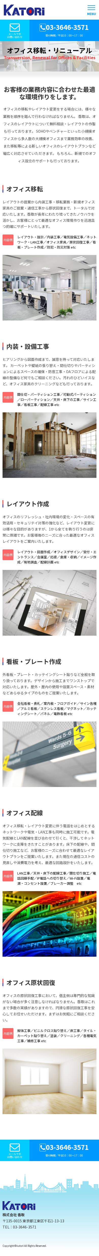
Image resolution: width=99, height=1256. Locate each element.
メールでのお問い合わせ (14, 1155)
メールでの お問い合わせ (14, 35)
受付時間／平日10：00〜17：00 (67, 29)
